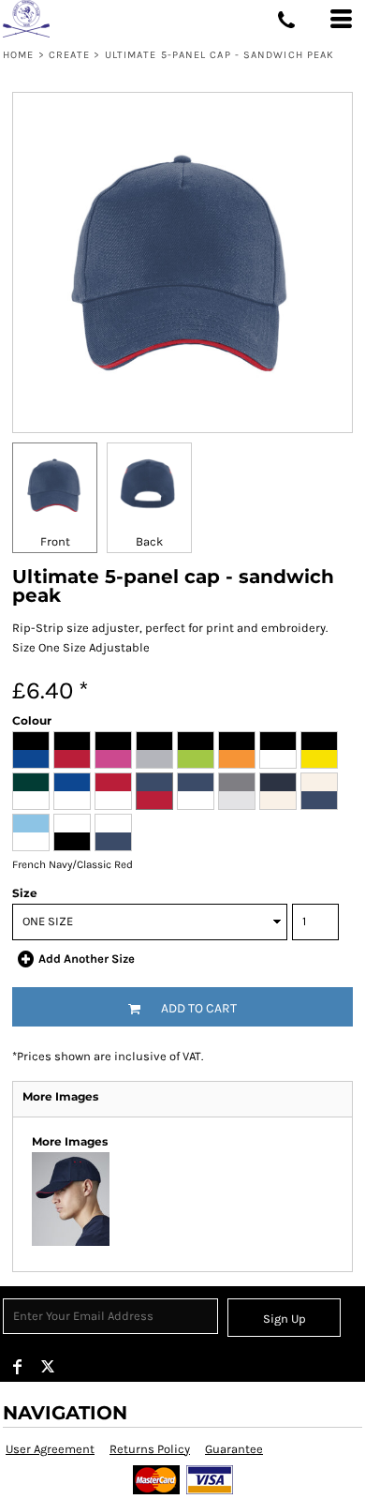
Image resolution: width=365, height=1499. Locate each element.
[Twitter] (48, 1367)
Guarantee (234, 1449)
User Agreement (50, 1449)
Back (149, 541)
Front (55, 541)
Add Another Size (86, 959)
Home (18, 55)
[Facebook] (18, 1367)
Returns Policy (150, 1449)
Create (70, 55)
